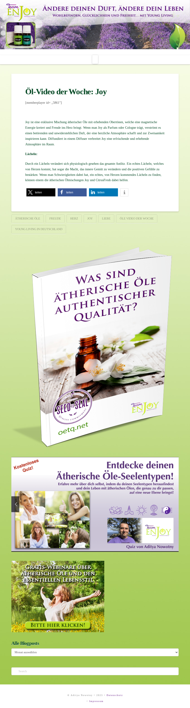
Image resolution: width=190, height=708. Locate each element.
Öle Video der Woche (137, 218)
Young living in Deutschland (38, 229)
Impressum (96, 701)
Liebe (106, 218)
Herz (74, 218)
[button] (95, 59)
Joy (90, 218)
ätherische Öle (27, 218)
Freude (55, 218)
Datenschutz (115, 695)
